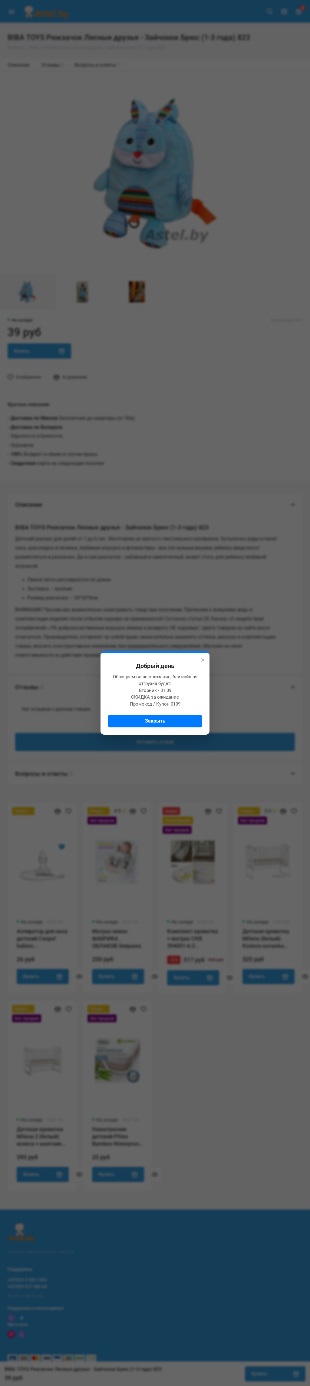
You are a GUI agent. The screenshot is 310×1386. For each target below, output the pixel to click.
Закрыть (155, 721)
